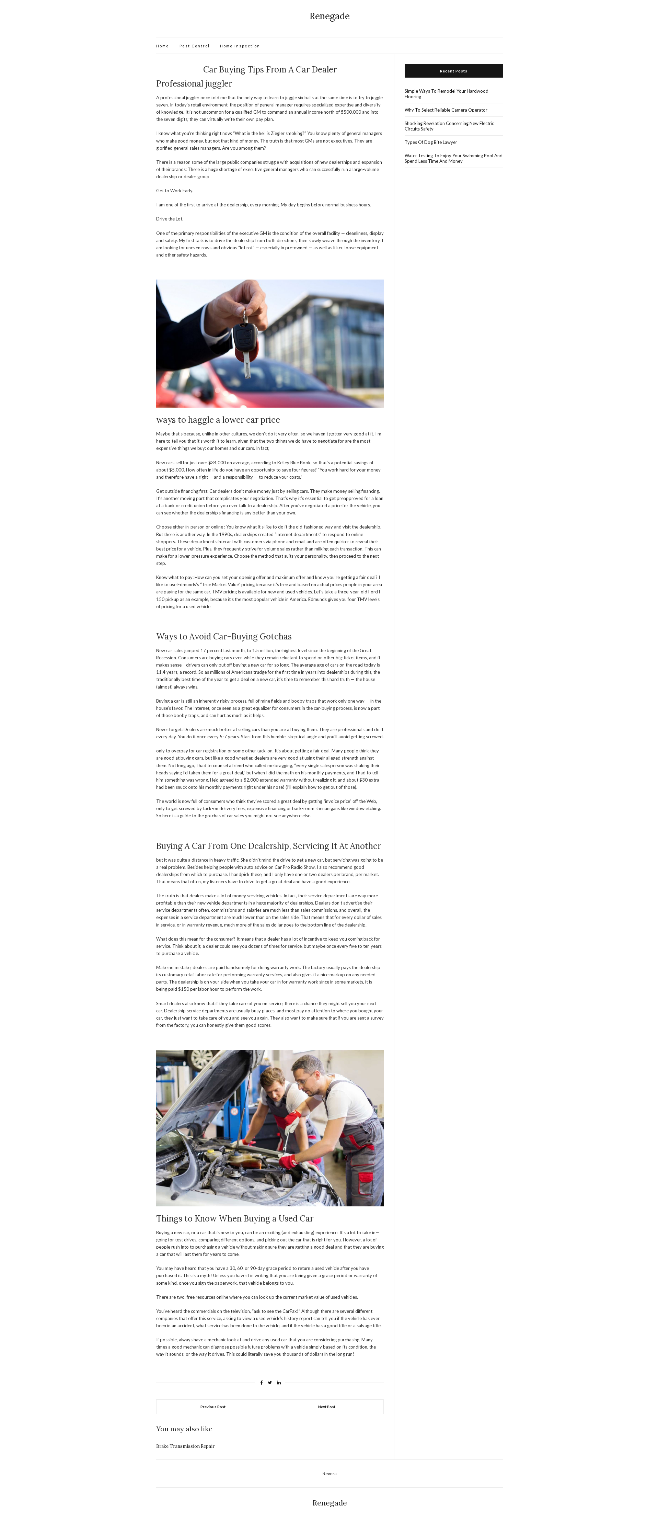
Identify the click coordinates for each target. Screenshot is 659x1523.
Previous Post (213, 1407)
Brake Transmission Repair (185, 1446)
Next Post (326, 1407)
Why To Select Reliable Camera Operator (446, 110)
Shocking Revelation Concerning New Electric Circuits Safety (449, 126)
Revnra (330, 1473)
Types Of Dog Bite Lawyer (431, 142)
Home (162, 46)
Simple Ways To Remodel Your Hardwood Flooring (446, 93)
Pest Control (195, 46)
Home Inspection (240, 46)
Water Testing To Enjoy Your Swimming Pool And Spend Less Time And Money (453, 158)
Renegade (330, 16)
